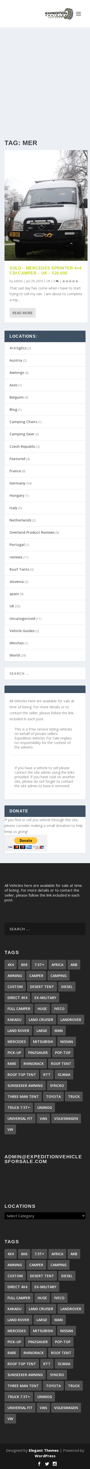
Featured (17, 458)
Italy (14, 507)
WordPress (45, 1455)
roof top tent (22, 1074)
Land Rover (18, 1030)
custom (15, 986)
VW (10, 1129)
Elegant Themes (44, 1450)
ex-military (45, 997)
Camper (36, 975)
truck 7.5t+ (19, 1107)
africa (57, 964)
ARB (73, 964)
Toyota (53, 1096)
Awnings (17, 372)
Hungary (17, 495)
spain (14, 593)
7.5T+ (39, 964)
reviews (16, 557)
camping (58, 975)
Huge (42, 1008)
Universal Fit (20, 1118)
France (15, 471)
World (15, 655)
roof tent (61, 1063)
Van (43, 1118)
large (41, 1030)
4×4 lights (18, 348)
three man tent (23, 1096)
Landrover (70, 1019)
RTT (46, 1074)
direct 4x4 (17, 997)
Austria (16, 360)
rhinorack (34, 1063)
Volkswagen (66, 1118)
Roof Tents (19, 569)
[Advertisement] (45, 75)
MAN (58, 1030)
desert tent (42, 986)
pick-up (14, 1052)
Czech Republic (23, 446)
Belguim (17, 397)
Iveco (59, 1008)
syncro (57, 1085)
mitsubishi (43, 1041)
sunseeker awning (25, 1085)
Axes (14, 385)
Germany (18, 483)
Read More (22, 312)
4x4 (11, 964)
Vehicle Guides (22, 630)
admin (18, 281)
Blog (13, 409)
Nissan (66, 1041)
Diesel (66, 986)
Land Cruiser (41, 1019)
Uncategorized (22, 618)
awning (15, 975)
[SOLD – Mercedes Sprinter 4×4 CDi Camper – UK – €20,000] (46, 205)
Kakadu (15, 1019)
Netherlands (20, 520)
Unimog (44, 1107)
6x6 (24, 964)
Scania (64, 1074)
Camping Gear (22, 434)
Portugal (17, 544)
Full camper (19, 1008)
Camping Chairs (23, 421)
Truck (74, 1096)
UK (48, 281)
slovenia (17, 581)
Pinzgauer (38, 1052)
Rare (12, 1063)
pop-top (62, 1052)
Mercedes (17, 1041)
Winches (17, 643)
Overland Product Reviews (32, 532)
